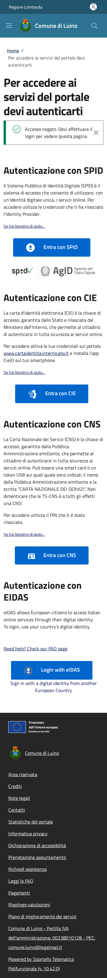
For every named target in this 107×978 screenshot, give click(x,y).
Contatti (16, 809)
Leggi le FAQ (20, 880)
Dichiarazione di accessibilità (37, 845)
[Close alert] (96, 133)
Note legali (19, 798)
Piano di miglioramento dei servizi (42, 916)
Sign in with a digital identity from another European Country (53, 687)
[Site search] (94, 25)
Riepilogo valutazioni (29, 904)
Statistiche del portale (30, 821)
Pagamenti (19, 892)
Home (13, 50)
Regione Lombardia (26, 7)
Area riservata (22, 774)
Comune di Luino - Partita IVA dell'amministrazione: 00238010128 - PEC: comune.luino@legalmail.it (51, 938)
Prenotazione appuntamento (37, 857)
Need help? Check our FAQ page (35, 648)
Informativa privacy (28, 833)
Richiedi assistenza (27, 869)
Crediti (15, 786)
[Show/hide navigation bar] (9, 25)
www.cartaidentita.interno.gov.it (36, 353)
